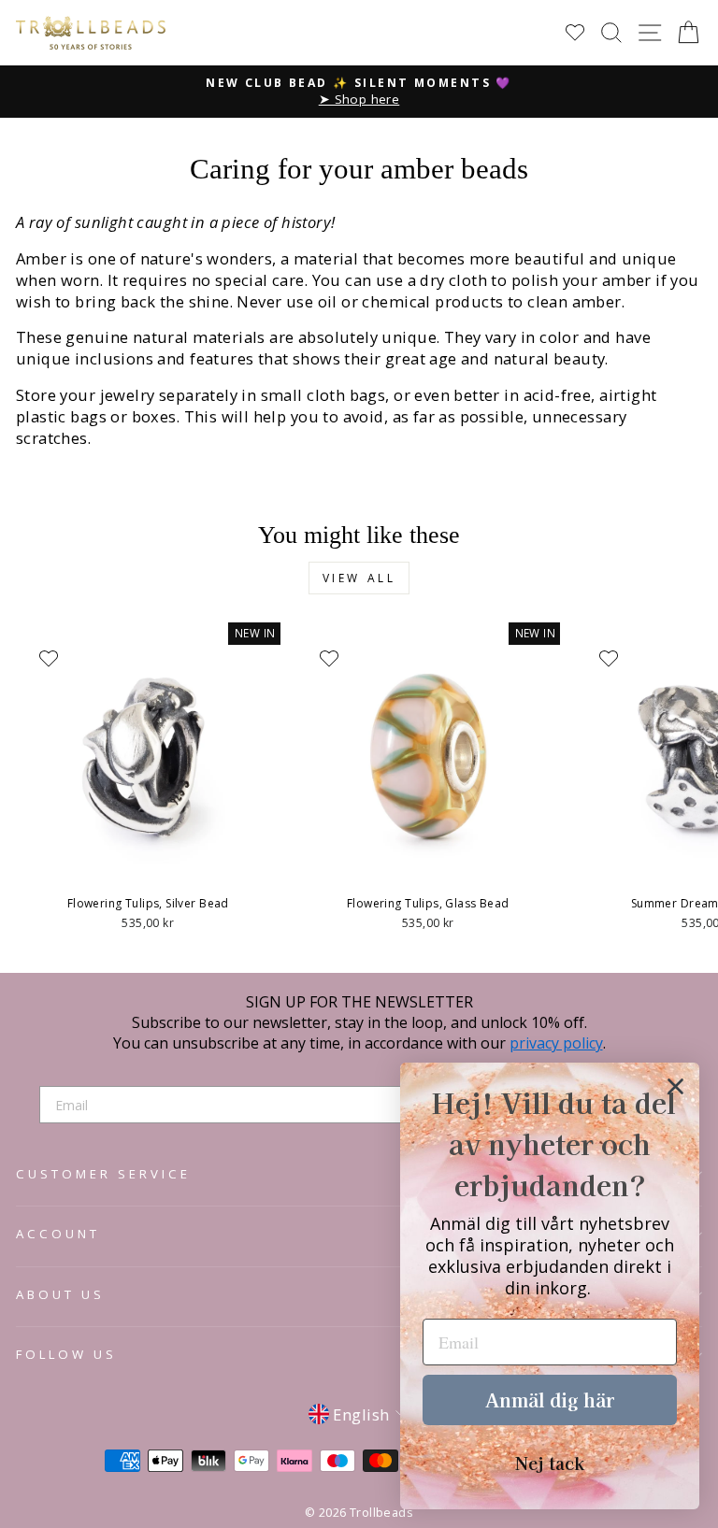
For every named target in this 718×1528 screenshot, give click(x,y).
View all (359, 578)
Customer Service (103, 1173)
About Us (60, 1294)
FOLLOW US (66, 1354)
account (58, 1233)
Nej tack (549, 1462)
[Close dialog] (675, 1086)
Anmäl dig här (549, 1399)
